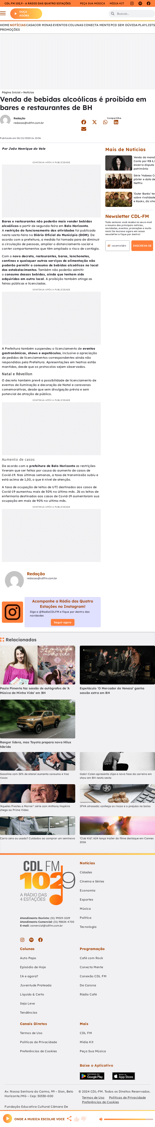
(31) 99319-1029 (60, 918)
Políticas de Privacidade (38, 1042)
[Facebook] (148, 3)
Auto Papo (28, 958)
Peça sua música (92, 3)
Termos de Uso (31, 1033)
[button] (83, 122)
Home (4, 25)
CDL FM (86, 1033)
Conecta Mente (97, 25)
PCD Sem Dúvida (124, 25)
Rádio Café (88, 994)
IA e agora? (29, 976)
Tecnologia (88, 927)
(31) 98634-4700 (63, 922)
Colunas (75, 25)
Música (85, 908)
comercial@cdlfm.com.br (46, 925)
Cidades (86, 872)
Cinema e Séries (92, 881)
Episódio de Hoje (33, 967)
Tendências (28, 1012)
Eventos (60, 25)
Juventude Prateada (35, 985)
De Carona (88, 985)
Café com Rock (91, 958)
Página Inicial (11, 92)
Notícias (18, 25)
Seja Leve (27, 1003)
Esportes (86, 899)
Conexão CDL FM (93, 976)
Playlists (146, 25)
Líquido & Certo (32, 994)
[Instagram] (132, 3)
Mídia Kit (117, 3)
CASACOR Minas (39, 25)
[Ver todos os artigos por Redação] (5, 120)
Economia (87, 890)
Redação (19, 118)
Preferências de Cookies (38, 1051)
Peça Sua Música (93, 1051)
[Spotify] (140, 3)
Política (85, 918)
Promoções (10, 29)
